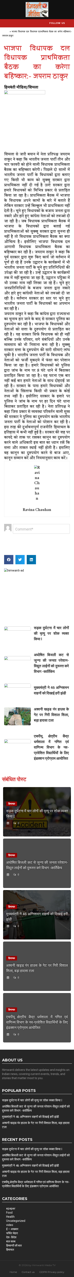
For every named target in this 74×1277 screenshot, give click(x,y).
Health (10, 1216)
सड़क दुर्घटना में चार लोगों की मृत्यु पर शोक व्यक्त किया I (51, 633)
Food (9, 1212)
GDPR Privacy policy (51, 1271)
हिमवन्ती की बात (14, 1245)
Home (5, 31)
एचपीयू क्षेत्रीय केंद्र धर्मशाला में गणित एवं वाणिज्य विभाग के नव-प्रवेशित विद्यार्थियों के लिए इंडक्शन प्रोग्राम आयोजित (51, 747)
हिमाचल (10, 1249)
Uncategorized (15, 1220)
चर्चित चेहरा (12, 1233)
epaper (10, 1208)
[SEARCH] (69, 23)
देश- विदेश (11, 1237)
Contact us (28, 1271)
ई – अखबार (12, 1229)
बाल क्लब (10, 1241)
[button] (8, 559)
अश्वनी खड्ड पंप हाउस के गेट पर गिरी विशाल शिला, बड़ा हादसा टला (51, 714)
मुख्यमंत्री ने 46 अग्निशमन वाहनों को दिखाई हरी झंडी (30, 1117)
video (9, 1225)
